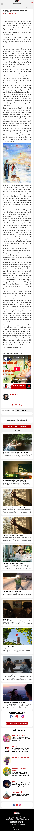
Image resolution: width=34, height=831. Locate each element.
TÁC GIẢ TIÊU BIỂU (17, 730)
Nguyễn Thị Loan (18, 735)
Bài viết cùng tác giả (22, 410)
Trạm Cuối (6, 619)
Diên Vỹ (15, 746)
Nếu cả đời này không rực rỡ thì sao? (14, 702)
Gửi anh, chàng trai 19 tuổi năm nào (13, 675)
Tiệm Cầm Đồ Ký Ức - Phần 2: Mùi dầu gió (15, 452)
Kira (13, 781)
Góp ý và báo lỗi (17, 828)
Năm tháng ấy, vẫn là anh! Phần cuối (14, 508)
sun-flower (12, 13)
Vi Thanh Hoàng (18, 792)
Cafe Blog (10, 7)
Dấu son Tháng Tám (9, 647)
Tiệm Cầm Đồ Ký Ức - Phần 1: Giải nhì (14, 480)
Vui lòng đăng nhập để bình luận (17, 426)
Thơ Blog (16, 7)
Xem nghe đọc (23, 7)
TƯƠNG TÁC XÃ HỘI (17, 713)
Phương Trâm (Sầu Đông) (19, 769)
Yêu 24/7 (4, 7)
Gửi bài (16, 404)
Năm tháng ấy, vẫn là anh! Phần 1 (13, 563)
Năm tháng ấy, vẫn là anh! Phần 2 (13, 535)
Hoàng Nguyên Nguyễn (20, 757)
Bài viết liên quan (8, 410)
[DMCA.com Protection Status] (13, 821)
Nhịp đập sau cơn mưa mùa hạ (12, 591)
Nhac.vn (18, 829)
